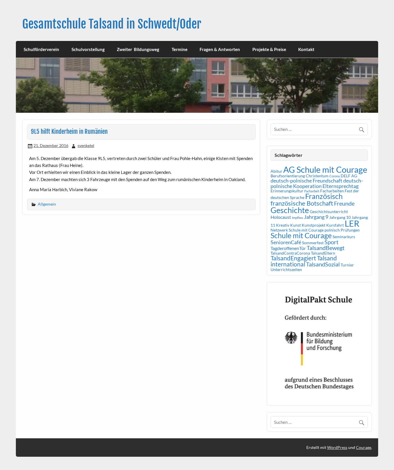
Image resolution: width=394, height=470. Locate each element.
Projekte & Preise (269, 49)
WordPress (337, 447)
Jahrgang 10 (340, 217)
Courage (363, 447)
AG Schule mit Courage (325, 169)
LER (352, 223)
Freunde (344, 203)
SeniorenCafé (286, 242)
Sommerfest (313, 242)
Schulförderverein (41, 49)
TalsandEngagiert (293, 258)
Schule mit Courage (301, 235)
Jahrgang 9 (316, 217)
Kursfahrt (335, 225)
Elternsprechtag (340, 186)
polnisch (332, 230)
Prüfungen (350, 230)
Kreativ (282, 225)
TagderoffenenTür (288, 248)
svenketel (86, 145)
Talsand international (304, 261)
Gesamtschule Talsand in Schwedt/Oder (111, 24)
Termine (179, 49)
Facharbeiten (332, 190)
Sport (331, 241)
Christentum (317, 175)
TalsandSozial (323, 264)
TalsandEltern (323, 253)
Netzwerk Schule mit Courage (297, 230)
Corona (334, 176)
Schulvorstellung (88, 49)
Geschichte (290, 210)
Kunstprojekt (313, 225)
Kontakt (306, 49)
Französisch (324, 196)
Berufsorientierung (288, 175)
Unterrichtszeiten (286, 269)
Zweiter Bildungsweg (138, 49)
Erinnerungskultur (287, 190)
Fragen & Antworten (220, 49)
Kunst (295, 225)
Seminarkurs (344, 236)
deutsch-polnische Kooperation (317, 183)
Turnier (347, 264)
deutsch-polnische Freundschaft (306, 180)
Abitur (276, 171)
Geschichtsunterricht (329, 211)
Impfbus (297, 217)
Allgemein (47, 204)
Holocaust (281, 217)
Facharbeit (311, 191)
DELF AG (349, 175)
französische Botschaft (302, 203)
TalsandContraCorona (290, 253)
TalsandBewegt (325, 247)
